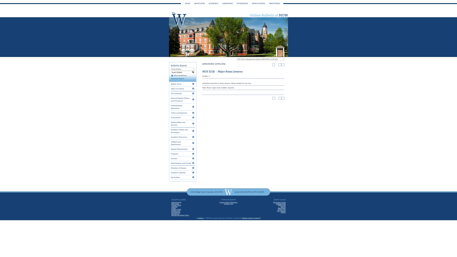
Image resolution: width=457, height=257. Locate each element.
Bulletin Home (176, 84)
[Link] (181, 18)
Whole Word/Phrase (180, 75)
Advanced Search (177, 78)
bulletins (201, 218)
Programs (174, 154)
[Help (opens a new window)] (283, 64)
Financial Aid (175, 118)
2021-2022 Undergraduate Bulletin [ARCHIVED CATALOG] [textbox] (257, 59)
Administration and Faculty (181, 163)
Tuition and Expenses (179, 113)
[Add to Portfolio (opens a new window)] (273, 64)
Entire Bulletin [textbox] (176, 69)
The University (176, 93)
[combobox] (260, 59)
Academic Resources (179, 137)
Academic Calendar (178, 173)
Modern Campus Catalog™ (251, 218)
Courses (174, 158)
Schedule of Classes (178, 168)
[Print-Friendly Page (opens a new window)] (279, 64)
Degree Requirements (179, 149)
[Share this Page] (276, 64)
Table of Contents (177, 89)
